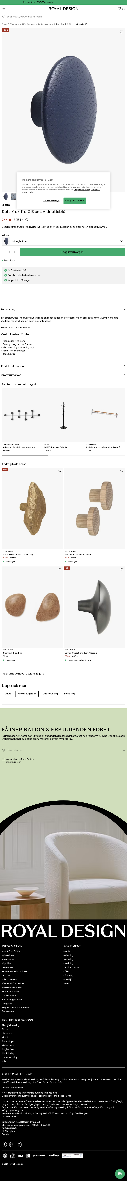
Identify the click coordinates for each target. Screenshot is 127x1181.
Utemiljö (68, 979)
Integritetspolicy (10, 991)
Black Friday (8, 1053)
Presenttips (8, 1041)
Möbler (67, 951)
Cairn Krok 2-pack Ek (12, 653)
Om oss (6, 975)
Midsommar (8, 1045)
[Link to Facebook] (4, 1144)
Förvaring (68, 975)
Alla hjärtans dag (10, 1025)
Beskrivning (8, 309)
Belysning (68, 955)
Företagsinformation (13, 983)
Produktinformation (13, 366)
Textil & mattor (72, 967)
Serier (66, 983)
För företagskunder (12, 999)
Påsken (5, 1029)
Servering (68, 959)
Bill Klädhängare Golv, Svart (57, 447)
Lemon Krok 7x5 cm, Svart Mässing (81, 653)
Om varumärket (11, 375)
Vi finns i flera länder (12, 1087)
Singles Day (8, 1049)
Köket (66, 971)
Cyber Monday (9, 1057)
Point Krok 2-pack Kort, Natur (78, 554)
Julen (4, 1061)
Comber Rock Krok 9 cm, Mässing (18, 554)
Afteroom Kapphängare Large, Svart (19, 447)
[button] (119, 8)
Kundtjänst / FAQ (11, 951)
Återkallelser (8, 1012)
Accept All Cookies (74, 200)
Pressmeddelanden (12, 987)
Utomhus (7, 1033)
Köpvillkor (6, 963)
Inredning (68, 963)
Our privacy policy (82, 189)
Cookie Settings (51, 200)
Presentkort (8, 959)
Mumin (5, 1037)
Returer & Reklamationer (15, 971)
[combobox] (63, 241)
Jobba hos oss (9, 979)
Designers (7, 1003)
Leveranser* (8, 967)
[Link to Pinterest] (19, 1144)
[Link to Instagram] (11, 1144)
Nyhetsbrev (8, 955)
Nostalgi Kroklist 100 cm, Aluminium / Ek (104, 447)
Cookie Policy (9, 995)
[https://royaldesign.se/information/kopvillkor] (72, 1155)
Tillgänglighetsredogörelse (16, 1008)
